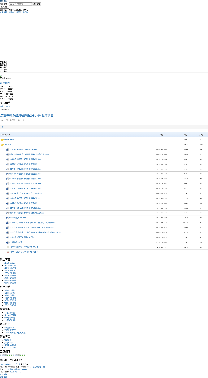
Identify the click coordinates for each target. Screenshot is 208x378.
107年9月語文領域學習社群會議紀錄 (23, 164)
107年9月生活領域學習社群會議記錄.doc (25, 183)
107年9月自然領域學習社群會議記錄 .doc (25, 198)
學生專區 (3, 69)
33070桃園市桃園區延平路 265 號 (18, 369)
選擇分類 (4, 109)
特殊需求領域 (9, 139)
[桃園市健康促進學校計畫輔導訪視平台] (25, 355)
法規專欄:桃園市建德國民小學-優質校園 (26, 115)
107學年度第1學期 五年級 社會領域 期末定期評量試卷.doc (31, 227)
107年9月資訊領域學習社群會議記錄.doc (25, 208)
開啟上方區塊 (5, 106)
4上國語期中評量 (15, 242)
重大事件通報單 (10, 315)
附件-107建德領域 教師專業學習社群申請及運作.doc (29, 154)
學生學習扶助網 (10, 305)
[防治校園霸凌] (14, 355)
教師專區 (3, 67)
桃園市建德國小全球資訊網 (10, 364)
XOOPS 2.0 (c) (15, 372)
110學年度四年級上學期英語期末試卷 (23, 247)
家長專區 (3, 71)
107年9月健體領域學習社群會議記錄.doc (25, 188)
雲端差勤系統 (9, 290)
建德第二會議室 (10, 278)
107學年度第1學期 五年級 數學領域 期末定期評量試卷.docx (32, 222)
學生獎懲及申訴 (10, 347)
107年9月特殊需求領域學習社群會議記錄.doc (26, 213)
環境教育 (7, 340)
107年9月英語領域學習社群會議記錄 (23, 203)
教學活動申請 (9, 317)
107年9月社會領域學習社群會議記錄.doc (25, 178)
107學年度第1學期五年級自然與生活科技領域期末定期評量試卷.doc (35, 232)
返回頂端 (3, 374)
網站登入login (5, 78)
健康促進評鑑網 (10, 345)
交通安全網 (8, 342)
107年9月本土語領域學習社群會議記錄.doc (25, 193)
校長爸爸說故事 (10, 268)
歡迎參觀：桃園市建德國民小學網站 (14, 12)
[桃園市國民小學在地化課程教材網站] (3, 355)
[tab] (104, 64)
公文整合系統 (9, 293)
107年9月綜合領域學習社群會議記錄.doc (25, 174)
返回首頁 (3, 62)
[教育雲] (18, 355)
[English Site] (1, 75)
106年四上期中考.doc (17, 217)
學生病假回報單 (10, 273)
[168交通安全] (1, 355)
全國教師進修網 (10, 300)
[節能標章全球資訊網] (12, 355)
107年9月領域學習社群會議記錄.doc (23, 149)
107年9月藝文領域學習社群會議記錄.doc (25, 169)
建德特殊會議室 (10, 280)
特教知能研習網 (10, 302)
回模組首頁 (10, 120)
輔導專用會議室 (10, 283)
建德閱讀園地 (9, 270)
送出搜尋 (36, 4)
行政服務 (3, 65)
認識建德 (3, 63)
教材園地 (7, 144)
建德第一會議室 (10, 275)
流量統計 (5, 83)
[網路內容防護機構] (5, 355)
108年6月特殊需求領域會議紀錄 (21, 237)
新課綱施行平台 (10, 330)
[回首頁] (2, 120)
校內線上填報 (9, 312)
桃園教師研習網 (10, 297)
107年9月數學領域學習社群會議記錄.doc (25, 159)
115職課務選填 (10, 320)
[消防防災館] (9, 355)
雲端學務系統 (9, 295)
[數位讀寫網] (16, 355)
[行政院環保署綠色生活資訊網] (7, 355)
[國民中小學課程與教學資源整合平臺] (22, 355)
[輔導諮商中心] (20, 355)
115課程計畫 (9, 327)
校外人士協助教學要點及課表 (15, 332)
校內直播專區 (9, 263)
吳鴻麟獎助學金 (10, 265)
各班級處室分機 (38, 367)
